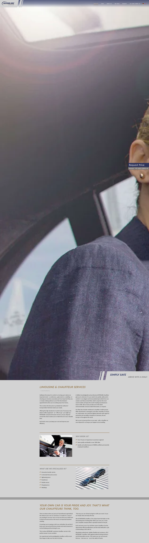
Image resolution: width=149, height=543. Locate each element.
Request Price (137, 165)
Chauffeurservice (45, 390)
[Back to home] (11, 3)
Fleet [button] (102, 3)
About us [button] (109, 3)
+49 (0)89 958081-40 (135, 3)
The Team (117, 3)
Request (124, 3)
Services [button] (96, 3)
